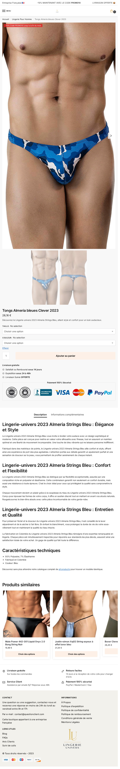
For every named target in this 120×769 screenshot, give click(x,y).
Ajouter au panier (65, 355)
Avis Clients (8, 741)
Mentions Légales (70, 722)
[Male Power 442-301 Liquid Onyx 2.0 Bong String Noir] (26, 614)
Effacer (5, 348)
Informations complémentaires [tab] (67, 414)
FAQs (5, 737)
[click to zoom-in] (58, 136)
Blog (4, 733)
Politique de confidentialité (75, 710)
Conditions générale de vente (76, 718)
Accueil (5, 19)
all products (64, 569)
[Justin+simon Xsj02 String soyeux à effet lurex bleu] (76, 614)
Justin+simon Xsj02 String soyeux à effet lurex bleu (74, 643)
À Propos (66, 702)
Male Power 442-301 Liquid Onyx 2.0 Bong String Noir (25, 643)
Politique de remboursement (76, 714)
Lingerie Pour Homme (22, 19)
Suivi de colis (9, 745)
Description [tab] (40, 414)
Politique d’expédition (72, 706)
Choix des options (26, 654)
